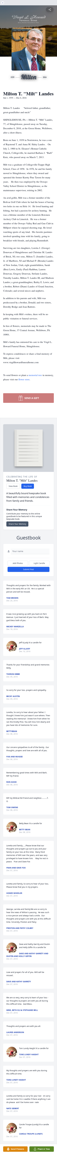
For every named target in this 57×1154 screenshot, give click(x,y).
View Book (13, 486)
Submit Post (28, 569)
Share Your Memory (17, 524)
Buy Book (28, 486)
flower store (24, 379)
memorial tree (35, 375)
